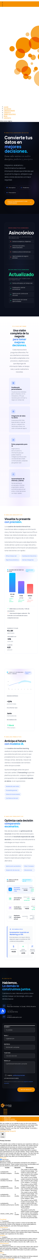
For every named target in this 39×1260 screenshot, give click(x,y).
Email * (6, 1035)
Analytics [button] (2, 1235)
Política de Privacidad (10, 1120)
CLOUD (6, 107)
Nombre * (7, 1027)
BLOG (5, 116)
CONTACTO (7, 118)
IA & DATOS (7, 109)
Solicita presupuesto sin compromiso (17, 202)
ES (4, 6)
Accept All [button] (13, 1131)
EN (5, 4)
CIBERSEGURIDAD (9, 110)
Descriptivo (12, 187)
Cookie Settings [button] (4, 1131)
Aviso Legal (7, 1117)
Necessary (5, 1159)
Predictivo (26, 187)
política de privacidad (19, 1075)
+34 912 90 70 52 (12, 1012)
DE (4, 2)
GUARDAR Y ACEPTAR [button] (7, 1259)
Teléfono (7, 1052)
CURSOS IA (7, 112)
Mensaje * (7, 1060)
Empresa (7, 1044)
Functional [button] (3, 1219)
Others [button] (2, 1253)
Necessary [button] (3, 1158)
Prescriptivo (12, 192)
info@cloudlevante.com (14, 1017)
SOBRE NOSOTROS (10, 114)
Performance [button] (4, 1227)
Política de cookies (9, 1119)
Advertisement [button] (4, 1243)
